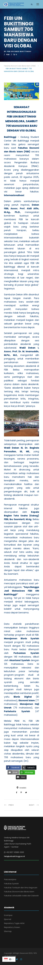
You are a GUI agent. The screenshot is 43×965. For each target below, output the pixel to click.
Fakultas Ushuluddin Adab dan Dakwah (21, 895)
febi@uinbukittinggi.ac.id (14, 856)
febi (8, 54)
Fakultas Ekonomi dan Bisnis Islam (19, 891)
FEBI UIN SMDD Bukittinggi (19, 51)
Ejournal (7, 919)
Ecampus (8, 915)
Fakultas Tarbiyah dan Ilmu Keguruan (20, 887)
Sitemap (8, 931)
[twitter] (17, 959)
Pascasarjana (10, 879)
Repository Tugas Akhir (14, 923)
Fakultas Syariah (11, 883)
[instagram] (21, 959)
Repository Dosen (12, 927)
